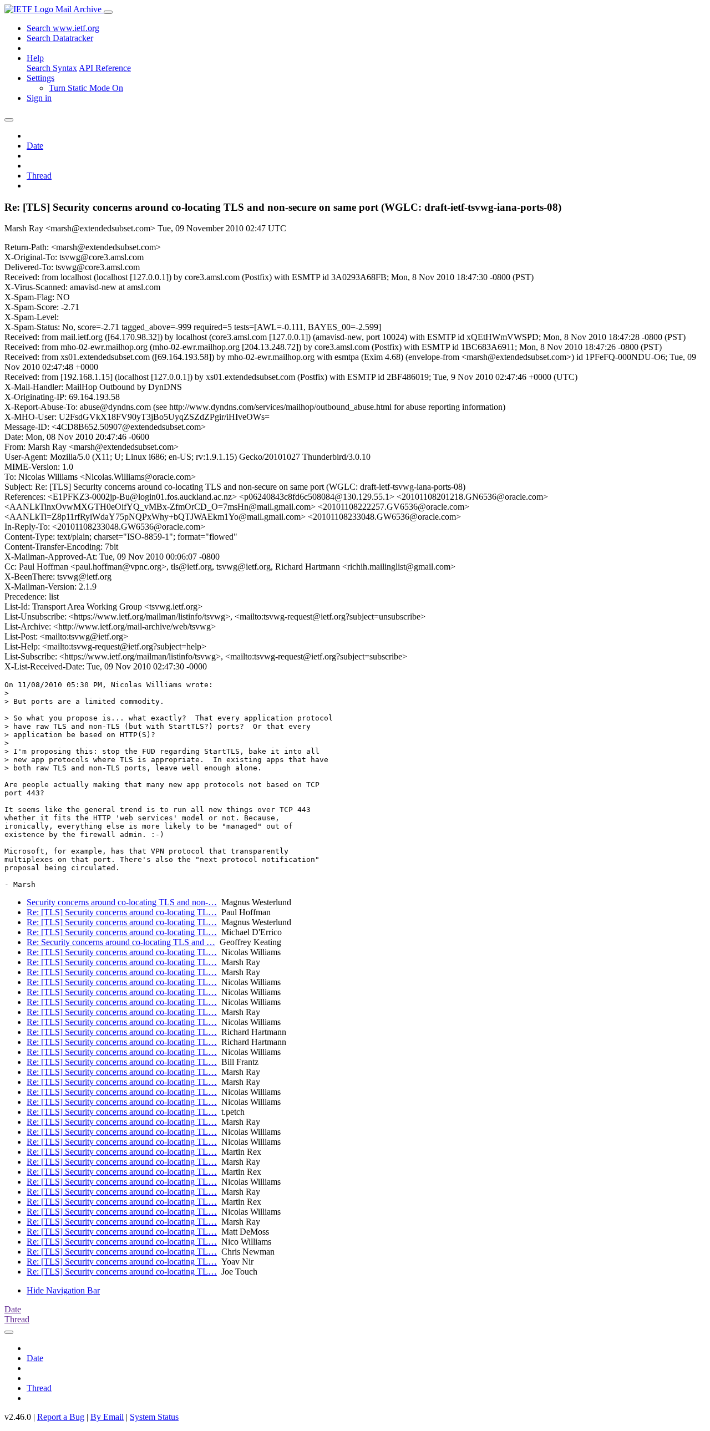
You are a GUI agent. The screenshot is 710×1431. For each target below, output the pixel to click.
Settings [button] (40, 78)
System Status (154, 1417)
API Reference (105, 68)
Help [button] (35, 58)
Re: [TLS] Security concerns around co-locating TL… (122, 912)
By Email (107, 1417)
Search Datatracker (60, 38)
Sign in (39, 98)
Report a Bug (60, 1417)
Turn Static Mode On (86, 88)
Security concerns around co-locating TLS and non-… (122, 902)
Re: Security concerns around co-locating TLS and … (121, 942)
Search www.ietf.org (63, 28)
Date (35, 145)
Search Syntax (52, 68)
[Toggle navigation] (108, 12)
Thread (39, 175)
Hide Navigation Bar (63, 1290)
